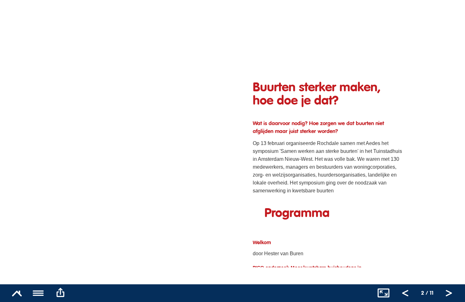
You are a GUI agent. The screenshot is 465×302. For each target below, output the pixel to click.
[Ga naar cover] (17, 293)
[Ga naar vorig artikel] (405, 293)
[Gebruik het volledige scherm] (383, 293)
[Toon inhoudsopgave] (38, 293)
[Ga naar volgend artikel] (449, 293)
